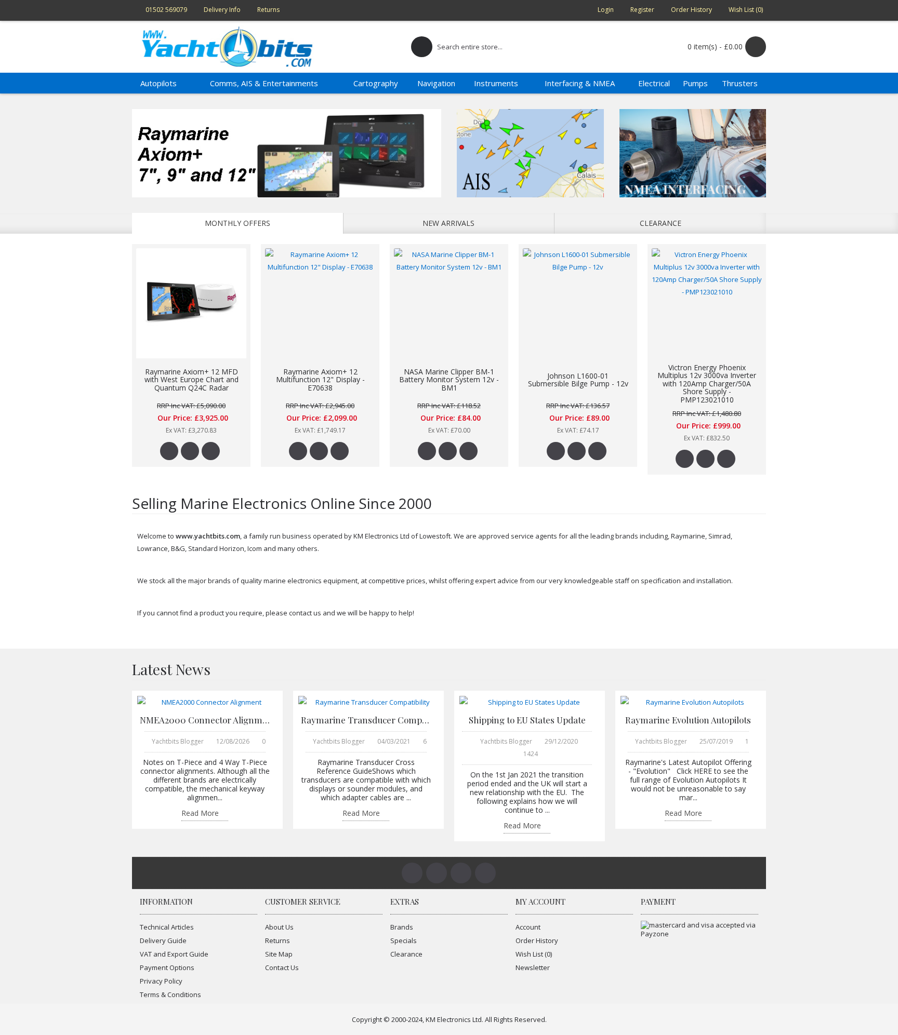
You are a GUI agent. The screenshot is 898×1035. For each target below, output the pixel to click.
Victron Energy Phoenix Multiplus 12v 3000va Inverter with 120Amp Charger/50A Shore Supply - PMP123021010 (706, 383)
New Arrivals (448, 223)
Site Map (279, 954)
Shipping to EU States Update (527, 719)
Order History (537, 940)
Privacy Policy (161, 981)
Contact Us (282, 967)
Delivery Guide (163, 940)
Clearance (660, 223)
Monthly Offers (237, 223)
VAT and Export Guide (174, 954)
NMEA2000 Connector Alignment (205, 719)
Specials (403, 940)
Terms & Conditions (170, 994)
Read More (200, 814)
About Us (279, 927)
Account (528, 927)
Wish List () (534, 954)
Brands (401, 927)
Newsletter (533, 967)
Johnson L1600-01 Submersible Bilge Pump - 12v (578, 379)
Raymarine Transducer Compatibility (366, 719)
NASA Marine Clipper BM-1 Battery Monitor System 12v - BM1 (449, 380)
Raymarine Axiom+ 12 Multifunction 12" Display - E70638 (320, 380)
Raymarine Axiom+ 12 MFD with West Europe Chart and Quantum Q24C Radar (191, 380)
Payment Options (167, 967)
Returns (277, 940)
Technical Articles (167, 927)
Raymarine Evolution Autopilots (688, 719)
